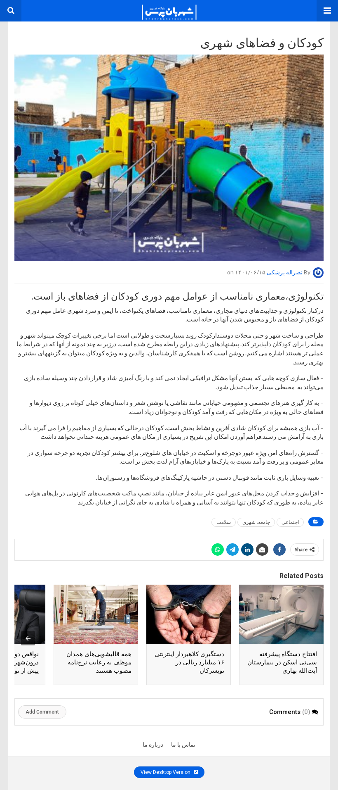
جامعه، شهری (256, 522)
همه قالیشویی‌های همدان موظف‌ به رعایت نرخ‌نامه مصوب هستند (98, 662)
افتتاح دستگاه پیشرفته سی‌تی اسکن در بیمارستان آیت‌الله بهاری (282, 662)
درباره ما (153, 744)
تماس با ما (183, 744)
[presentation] (28, 638)
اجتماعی (290, 522)
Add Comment (42, 712)
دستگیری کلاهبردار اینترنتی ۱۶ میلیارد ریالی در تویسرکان (189, 662)
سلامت (223, 522)
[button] (327, 10)
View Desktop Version (166, 772)
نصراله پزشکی (285, 272)
